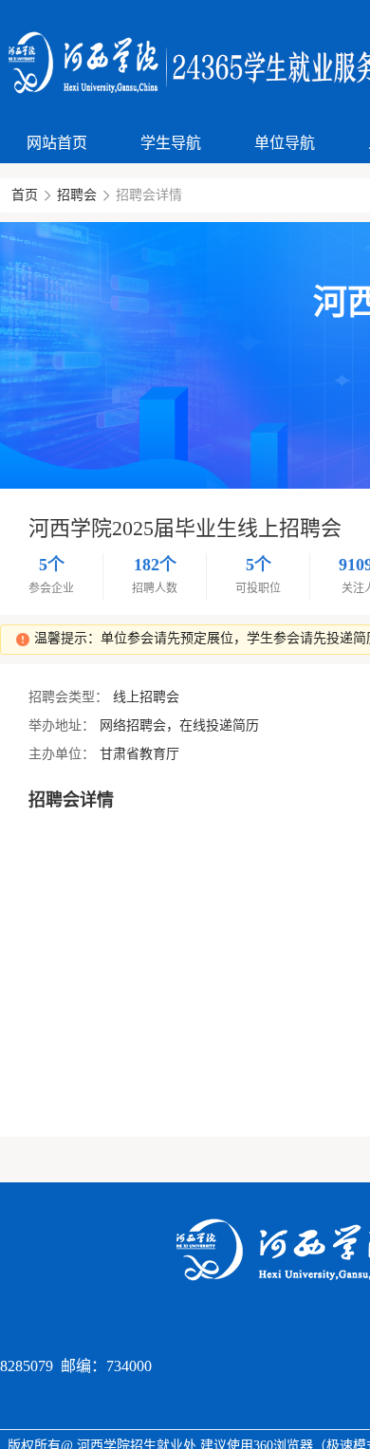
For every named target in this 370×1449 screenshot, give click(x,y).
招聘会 (77, 195)
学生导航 (170, 143)
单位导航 (284, 143)
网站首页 (57, 143)
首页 (24, 195)
